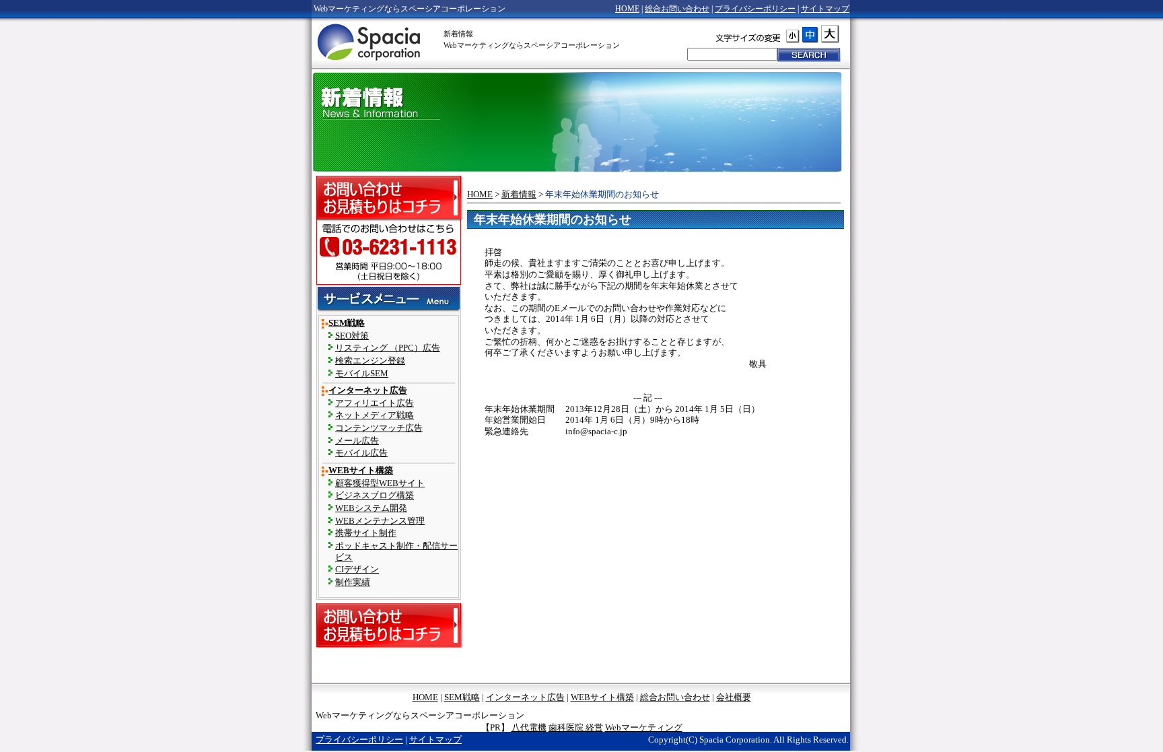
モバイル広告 (361, 453)
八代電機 (529, 727)
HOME (627, 8)
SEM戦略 (346, 323)
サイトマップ (825, 8)
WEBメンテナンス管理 (380, 521)
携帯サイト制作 (365, 533)
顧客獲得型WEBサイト (380, 483)
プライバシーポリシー (755, 8)
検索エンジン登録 (370, 361)
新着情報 (518, 194)
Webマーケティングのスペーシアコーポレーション (370, 41)
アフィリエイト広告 (374, 403)
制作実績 (352, 582)
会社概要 (733, 697)
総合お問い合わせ (677, 8)
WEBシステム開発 (371, 508)
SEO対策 (352, 336)
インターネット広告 (367, 390)
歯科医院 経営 (576, 727)
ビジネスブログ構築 (374, 495)
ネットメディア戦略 (374, 415)
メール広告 (357, 441)
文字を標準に (823, 34)
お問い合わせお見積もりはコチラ (389, 198)
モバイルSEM (361, 373)
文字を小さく (793, 36)
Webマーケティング (643, 727)
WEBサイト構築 (360, 470)
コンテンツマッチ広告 (379, 428)
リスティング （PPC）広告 (387, 348)
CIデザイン (357, 569)
